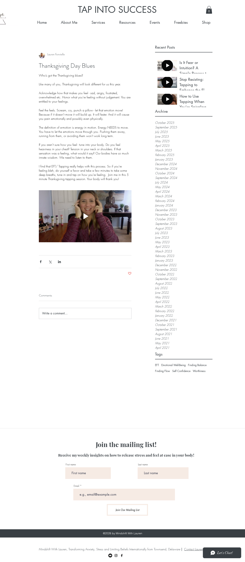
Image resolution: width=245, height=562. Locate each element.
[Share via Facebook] (40, 261)
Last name (143, 464)
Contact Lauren (193, 549)
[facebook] (122, 555)
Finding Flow (162, 371)
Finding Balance (197, 365)
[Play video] (85, 216)
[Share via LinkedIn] (59, 261)
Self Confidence (181, 371)
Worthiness (199, 371)
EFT (157, 365)
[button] (209, 10)
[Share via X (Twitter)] (50, 261)
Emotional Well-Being (173, 365)
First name (71, 464)
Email (76, 486)
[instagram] (116, 555)
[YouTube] (110, 555)
